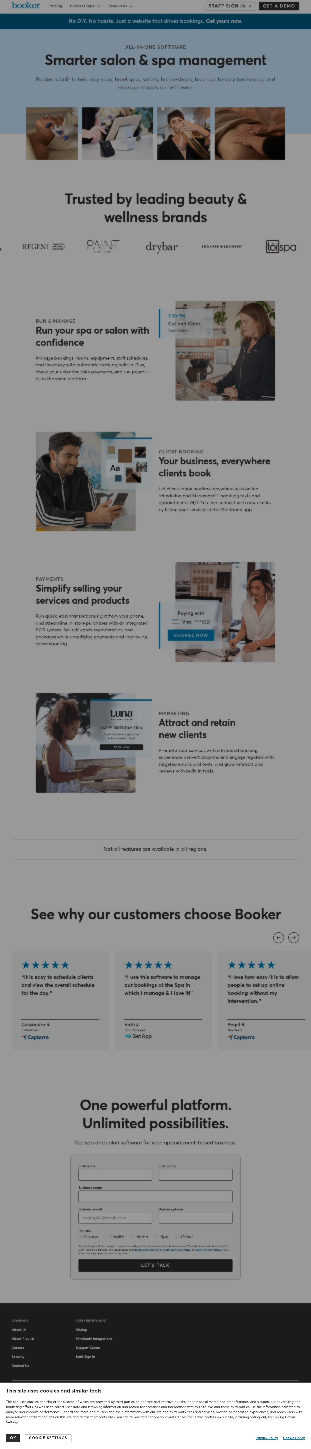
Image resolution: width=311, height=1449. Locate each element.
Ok (13, 1438)
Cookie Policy (294, 1438)
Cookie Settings (48, 1438)
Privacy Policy (267, 1438)
